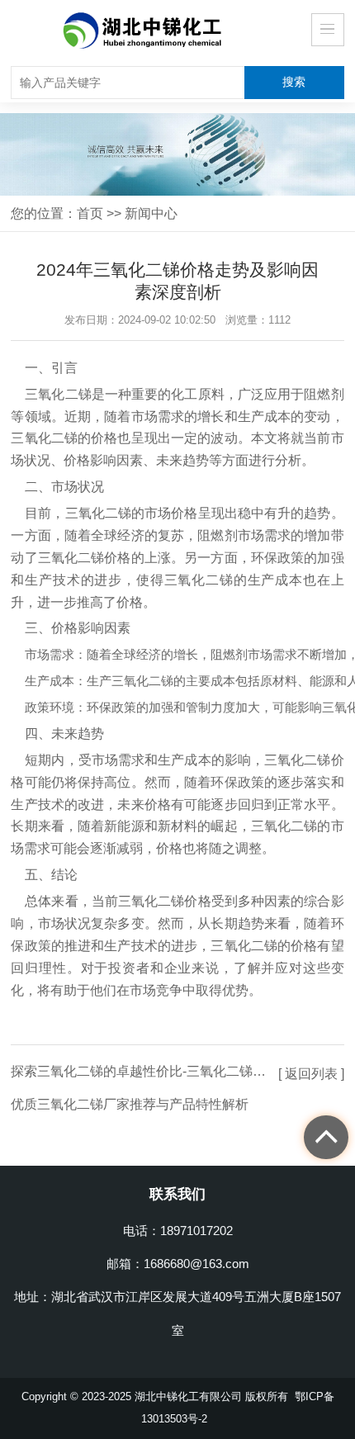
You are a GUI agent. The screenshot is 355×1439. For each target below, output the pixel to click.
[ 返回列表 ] (311, 1073)
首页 (90, 213)
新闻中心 (151, 213)
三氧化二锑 (58, 394)
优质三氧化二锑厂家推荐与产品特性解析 (129, 1103)
